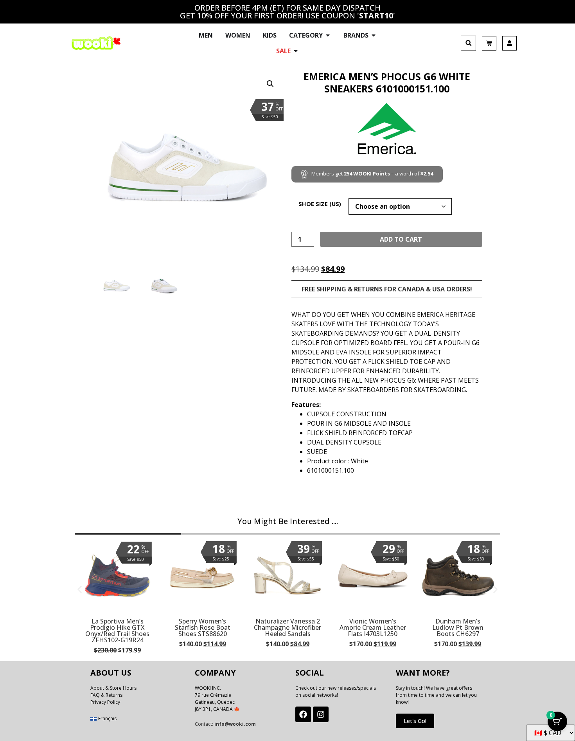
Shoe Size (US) (319, 204)
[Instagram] (321, 714)
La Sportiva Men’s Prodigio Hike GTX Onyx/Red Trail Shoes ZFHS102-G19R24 (117, 630)
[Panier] (489, 43)
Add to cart (401, 239)
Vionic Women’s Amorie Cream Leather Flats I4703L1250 (373, 627)
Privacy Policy (105, 702)
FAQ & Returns (106, 695)
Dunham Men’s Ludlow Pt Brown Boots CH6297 (457, 627)
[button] (468, 43)
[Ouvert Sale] (296, 51)
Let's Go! (415, 721)
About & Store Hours (113, 688)
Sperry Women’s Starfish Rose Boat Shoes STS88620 (202, 627)
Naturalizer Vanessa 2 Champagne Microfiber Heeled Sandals (287, 627)
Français (107, 718)
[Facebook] (303, 714)
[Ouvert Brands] (373, 35)
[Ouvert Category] (328, 35)
